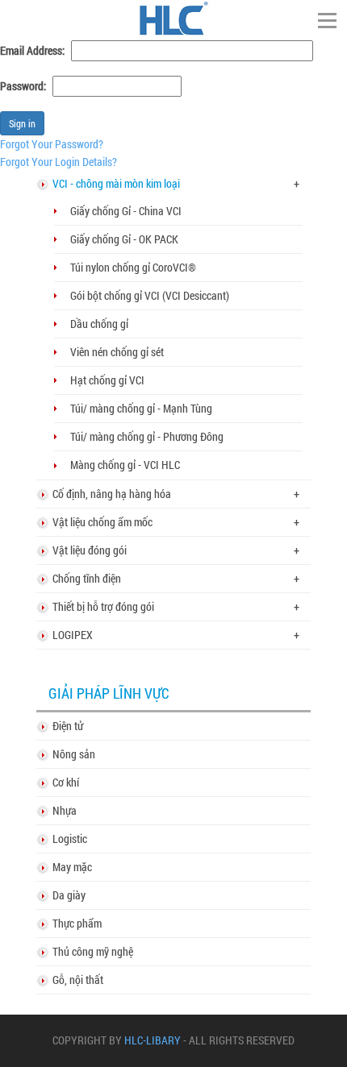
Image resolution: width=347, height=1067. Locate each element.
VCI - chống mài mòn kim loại (116, 183)
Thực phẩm (77, 923)
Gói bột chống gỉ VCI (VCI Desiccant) (149, 295)
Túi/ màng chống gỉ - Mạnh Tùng (141, 408)
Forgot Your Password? (51, 144)
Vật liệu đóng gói (89, 550)
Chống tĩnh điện (86, 578)
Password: (23, 85)
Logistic (69, 838)
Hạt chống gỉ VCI (107, 380)
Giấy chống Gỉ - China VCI (126, 210)
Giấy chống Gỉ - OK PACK (124, 239)
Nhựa (64, 810)
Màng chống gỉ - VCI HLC (125, 464)
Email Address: (32, 50)
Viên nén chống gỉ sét (117, 351)
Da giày (69, 895)
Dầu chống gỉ (99, 323)
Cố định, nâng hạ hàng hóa (111, 493)
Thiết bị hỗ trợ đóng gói (103, 606)
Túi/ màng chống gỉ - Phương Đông (147, 436)
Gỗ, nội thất (77, 979)
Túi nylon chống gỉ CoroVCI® (133, 267)
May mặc (72, 866)
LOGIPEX (72, 634)
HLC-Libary (152, 1040)
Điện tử (67, 725)
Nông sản (73, 754)
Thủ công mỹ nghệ (92, 951)
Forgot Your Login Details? (58, 161)
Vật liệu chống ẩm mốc (102, 521)
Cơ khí (65, 782)
